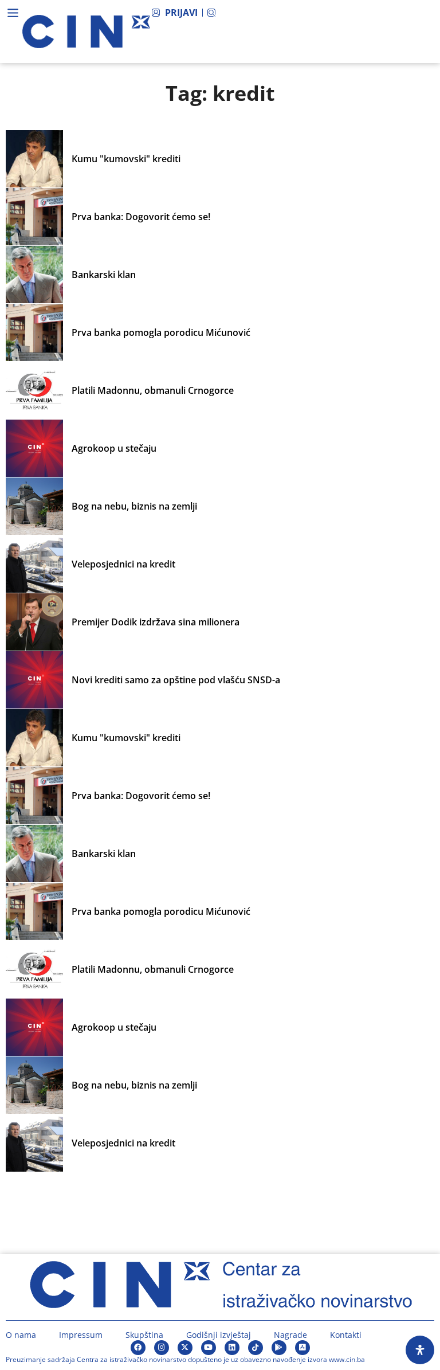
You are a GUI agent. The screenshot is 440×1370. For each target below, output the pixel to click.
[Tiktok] (255, 1347)
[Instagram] (161, 1347)
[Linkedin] (232, 1347)
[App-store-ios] (302, 1347)
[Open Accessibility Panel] (420, 1350)
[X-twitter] (185, 1347)
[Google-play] (279, 1347)
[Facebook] (138, 1347)
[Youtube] (208, 1347)
